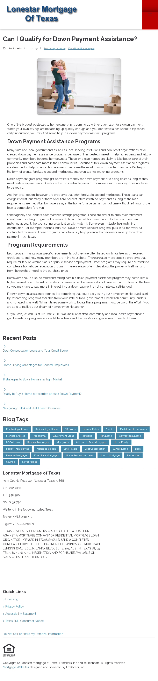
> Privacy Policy (13, 606)
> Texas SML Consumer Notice (23, 621)
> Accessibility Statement (19, 613)
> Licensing (10, 599)
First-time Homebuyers (81, 48)
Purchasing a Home (54, 48)
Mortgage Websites (16, 667)
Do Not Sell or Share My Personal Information (33, 634)
